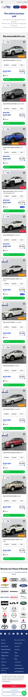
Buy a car (3, 643)
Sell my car (3, 662)
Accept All (14, 686)
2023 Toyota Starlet (12, 60)
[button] (2, 2)
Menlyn (6, 119)
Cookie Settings (14, 690)
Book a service (18, 643)
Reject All (14, 694)
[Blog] (26, 634)
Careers (17, 655)
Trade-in (3, 665)
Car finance (4, 673)
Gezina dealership (19, 671)
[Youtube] (13, 634)
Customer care (18, 665)
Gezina (6, 75)
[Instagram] (9, 634)
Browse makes (4, 646)
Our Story (17, 649)
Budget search (4, 655)
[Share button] (24, 42)
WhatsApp (6, 79)
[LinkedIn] (18, 634)
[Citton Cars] (6, 7)
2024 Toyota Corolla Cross (13, 452)
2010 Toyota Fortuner (12, 496)
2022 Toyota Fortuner (13, 103)
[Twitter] (5, 634)
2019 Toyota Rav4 (11, 235)
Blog (16, 659)
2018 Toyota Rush (11, 365)
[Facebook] (1, 634)
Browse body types (6, 649)
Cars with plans (5, 652)
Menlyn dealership (19, 668)
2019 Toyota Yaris (11, 409)
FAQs (16, 652)
